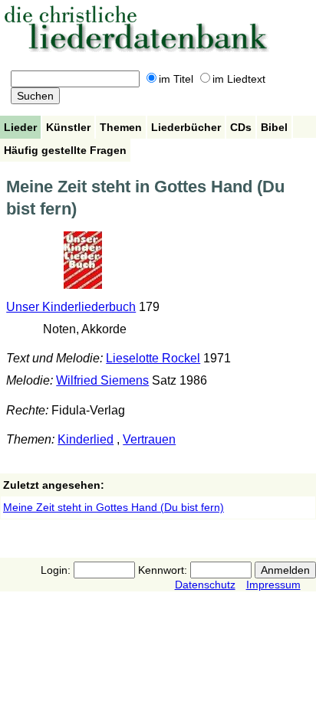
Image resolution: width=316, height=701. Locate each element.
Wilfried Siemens (102, 380)
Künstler (68, 127)
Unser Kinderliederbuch (71, 306)
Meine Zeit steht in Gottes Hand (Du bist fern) (113, 507)
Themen (121, 127)
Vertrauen (149, 439)
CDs (241, 127)
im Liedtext (238, 79)
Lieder (20, 127)
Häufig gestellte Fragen (65, 150)
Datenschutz (205, 584)
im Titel (176, 79)
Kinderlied (86, 439)
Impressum (273, 584)
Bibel (274, 127)
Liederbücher (186, 127)
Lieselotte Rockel (153, 358)
